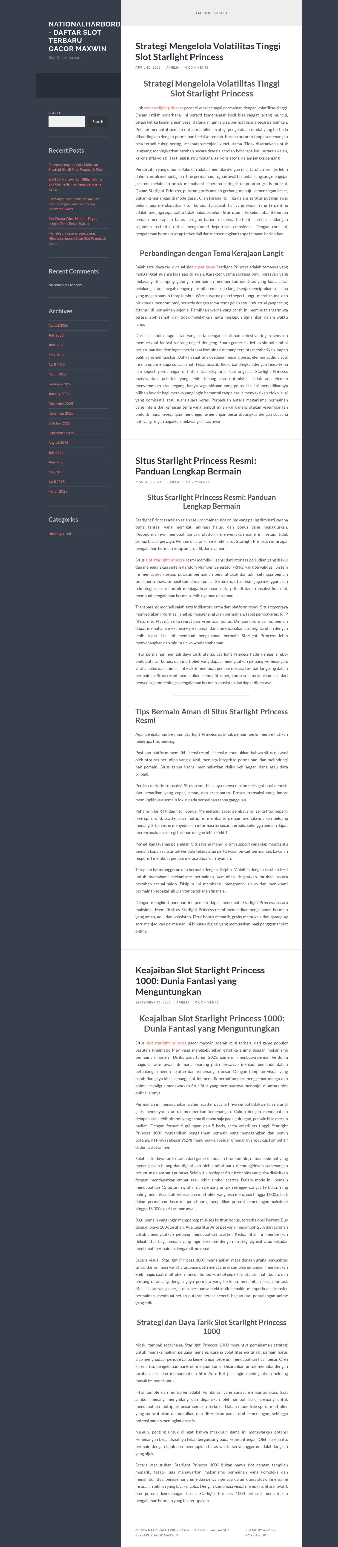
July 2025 (56, 452)
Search (55, 113)
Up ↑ (265, 1535)
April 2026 (57, 364)
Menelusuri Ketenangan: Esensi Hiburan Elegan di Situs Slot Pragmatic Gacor (77, 238)
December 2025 (61, 403)
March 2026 (58, 374)
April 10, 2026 (148, 67)
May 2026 (56, 355)
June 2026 (57, 345)
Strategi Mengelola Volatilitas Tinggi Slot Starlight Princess (208, 51)
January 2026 (59, 394)
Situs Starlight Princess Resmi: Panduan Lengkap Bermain (195, 466)
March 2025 (58, 491)
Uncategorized (60, 534)
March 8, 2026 (148, 482)
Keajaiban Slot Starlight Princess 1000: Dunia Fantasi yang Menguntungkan (200, 980)
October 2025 (59, 423)
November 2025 (61, 413)
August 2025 (58, 442)
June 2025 (57, 462)
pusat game (204, 266)
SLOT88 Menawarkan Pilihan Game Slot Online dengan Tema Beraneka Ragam (75, 184)
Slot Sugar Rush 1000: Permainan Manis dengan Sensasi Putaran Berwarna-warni (74, 204)
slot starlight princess (163, 107)
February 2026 (60, 384)
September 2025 (61, 433)
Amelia (173, 67)
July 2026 (56, 335)
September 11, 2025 (153, 1002)
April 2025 (57, 482)
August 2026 (58, 325)
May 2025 (56, 472)
